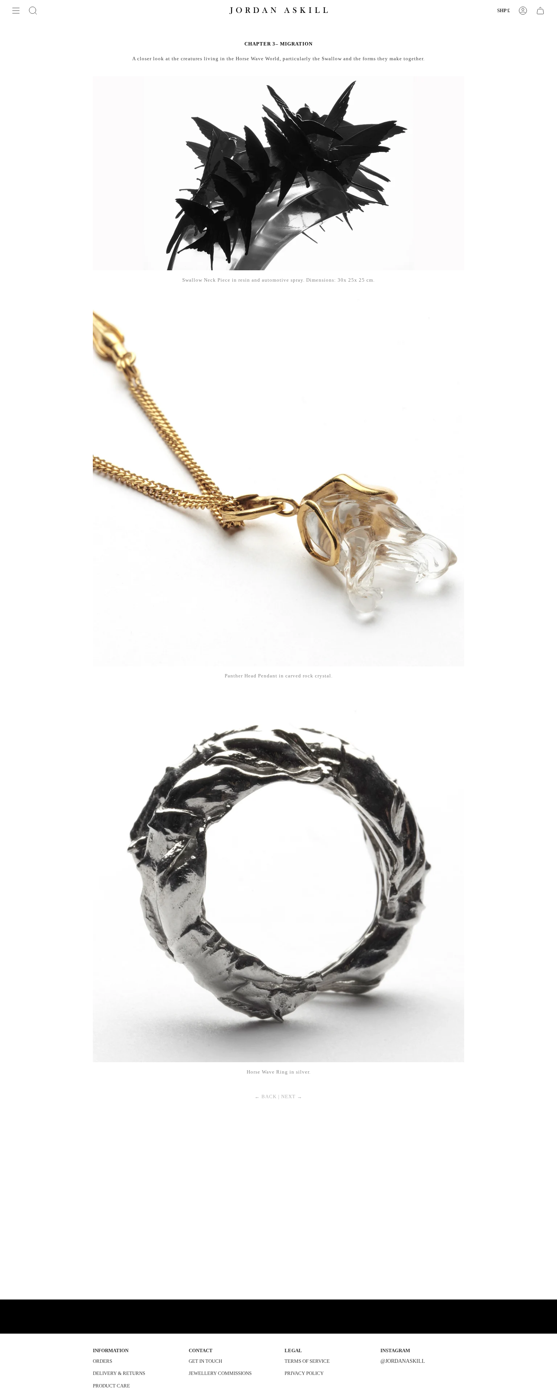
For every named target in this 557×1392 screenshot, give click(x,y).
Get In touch (205, 1361)
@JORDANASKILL (402, 1361)
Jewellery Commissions (220, 1373)
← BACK (266, 1096)
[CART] (540, 10)
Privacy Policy (304, 1373)
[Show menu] (15, 10)
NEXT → (291, 1096)
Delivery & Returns (119, 1373)
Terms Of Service (307, 1361)
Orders (102, 1361)
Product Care (111, 1386)
